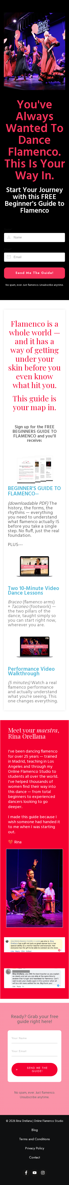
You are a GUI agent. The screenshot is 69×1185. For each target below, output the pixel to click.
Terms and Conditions (34, 1139)
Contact (34, 1157)
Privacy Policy (34, 1148)
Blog (34, 1130)
